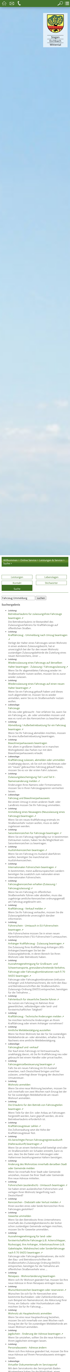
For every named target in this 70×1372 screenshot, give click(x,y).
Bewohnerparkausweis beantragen (27, 743)
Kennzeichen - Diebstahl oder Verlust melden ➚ (34, 1202)
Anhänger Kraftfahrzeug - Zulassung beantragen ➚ (36, 943)
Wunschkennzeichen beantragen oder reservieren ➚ (37, 1289)
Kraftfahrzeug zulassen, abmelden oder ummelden (36, 760)
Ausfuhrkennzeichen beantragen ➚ (27, 850)
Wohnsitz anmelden (19, 1084)
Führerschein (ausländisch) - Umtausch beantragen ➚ (38, 1185)
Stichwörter (51, 582)
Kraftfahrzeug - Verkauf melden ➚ (27, 908)
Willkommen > (11, 560)
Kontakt (17, 582)
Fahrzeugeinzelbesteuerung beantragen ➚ (31, 1064)
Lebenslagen (51, 577)
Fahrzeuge (14, 708)
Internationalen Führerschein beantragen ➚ (32, 867)
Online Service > (29, 560)
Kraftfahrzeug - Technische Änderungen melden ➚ (36, 1016)
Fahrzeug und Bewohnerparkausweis (29, 798)
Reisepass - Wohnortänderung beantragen (31, 1276)
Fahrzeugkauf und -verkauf (23, 1047)
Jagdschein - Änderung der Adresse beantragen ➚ (35, 1333)
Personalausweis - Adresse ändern (27, 1347)
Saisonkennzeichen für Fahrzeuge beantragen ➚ (35, 833)
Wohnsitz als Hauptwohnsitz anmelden (30, 1313)
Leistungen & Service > (52, 560)
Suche (17, 588)
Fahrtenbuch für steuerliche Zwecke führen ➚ (33, 999)
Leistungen (17, 577)
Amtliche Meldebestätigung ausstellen (29, 1030)
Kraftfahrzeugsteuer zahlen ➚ (24, 1126)
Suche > (7, 563)
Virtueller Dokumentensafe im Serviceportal (32, 1364)
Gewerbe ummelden (19, 1216)
